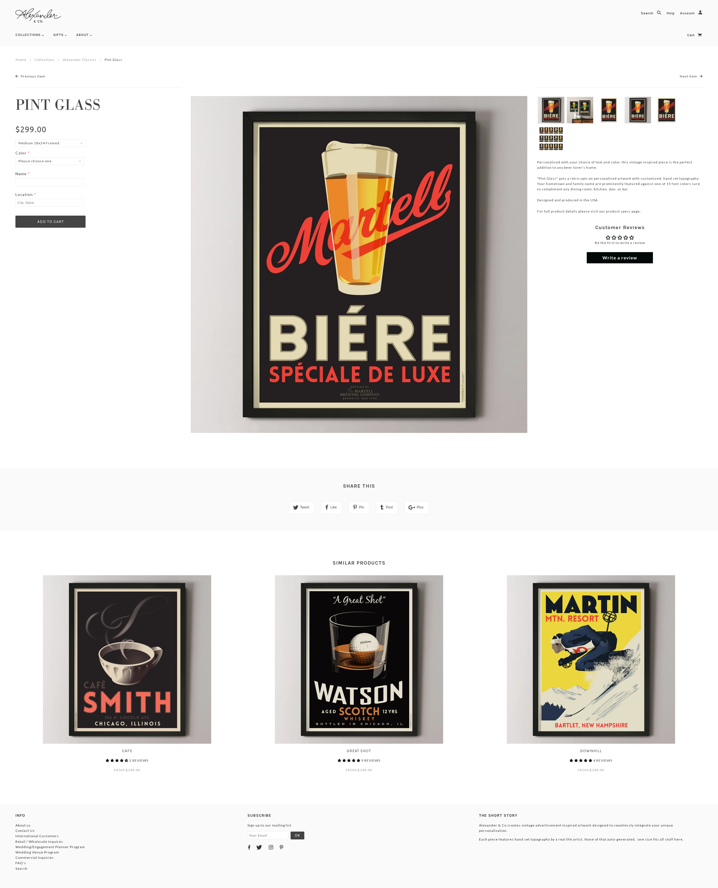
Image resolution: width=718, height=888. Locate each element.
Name (21, 173)
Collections (44, 60)
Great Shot (359, 750)
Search (648, 13)
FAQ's (20, 863)
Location (24, 194)
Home (21, 60)
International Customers (37, 836)
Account (688, 13)
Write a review (619, 257)
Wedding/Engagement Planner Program (50, 847)
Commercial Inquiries (34, 857)
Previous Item (32, 76)
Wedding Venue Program (37, 852)
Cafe (127, 750)
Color (20, 152)
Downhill (591, 750)
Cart (691, 35)
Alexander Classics (79, 60)
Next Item (689, 76)
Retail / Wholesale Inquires (39, 841)
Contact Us (25, 830)
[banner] (38, 15)
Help (671, 13)
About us (23, 825)
